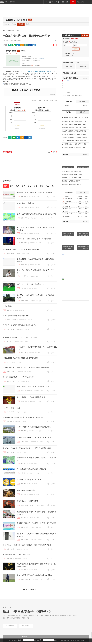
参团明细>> (17, 128)
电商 (22, 517)
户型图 (68, 95)
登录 (73, 2)
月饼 (22, 483)
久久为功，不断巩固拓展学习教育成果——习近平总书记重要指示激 (27, 448)
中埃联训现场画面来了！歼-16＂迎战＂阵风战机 (20, 337)
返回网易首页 (10, 626)
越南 (22, 463)
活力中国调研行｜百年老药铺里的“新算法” (32, 397)
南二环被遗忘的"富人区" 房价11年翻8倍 (83, 234)
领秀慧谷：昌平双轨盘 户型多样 (71, 181)
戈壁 (27, 527)
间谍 (25, 494)
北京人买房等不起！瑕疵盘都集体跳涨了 (68, 234)
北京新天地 (67, 216)
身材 (22, 196)
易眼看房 (65, 221)
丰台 (86, 206)
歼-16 (8, 341)
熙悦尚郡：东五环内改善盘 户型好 (71, 177)
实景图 (76, 95)
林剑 (22, 242)
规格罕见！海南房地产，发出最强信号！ (26, 90)
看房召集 (17, 104)
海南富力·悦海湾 (11, 51)
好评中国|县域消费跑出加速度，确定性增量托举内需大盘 (23, 417)
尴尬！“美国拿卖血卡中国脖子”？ (27, 611)
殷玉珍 (9, 253)
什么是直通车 (42, 128)
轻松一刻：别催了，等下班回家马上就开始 (32, 284)
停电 (22, 569)
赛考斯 (12, 253)
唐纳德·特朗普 (28, 390)
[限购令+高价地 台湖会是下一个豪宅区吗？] (83, 237)
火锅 (25, 288)
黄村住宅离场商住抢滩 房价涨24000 (68, 247)
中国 (13, 381)
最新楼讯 (21, 24)
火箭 (22, 473)
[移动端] (45, 2)
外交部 (25, 242)
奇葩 (25, 196)
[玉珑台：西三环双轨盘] (83, 158)
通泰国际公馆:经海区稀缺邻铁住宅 (71, 184)
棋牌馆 (22, 264)
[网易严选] (58, 2)
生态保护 (9, 381)
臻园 (66, 203)
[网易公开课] (51, 2)
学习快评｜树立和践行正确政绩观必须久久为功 (20, 325)
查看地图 (42, 58)
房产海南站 (52, 94)
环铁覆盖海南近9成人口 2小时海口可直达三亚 (75, 147)
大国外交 (9, 371)
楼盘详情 (24, 65)
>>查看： (64, 95)
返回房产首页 (26, 626)
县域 (8, 421)
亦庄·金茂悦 (68, 208)
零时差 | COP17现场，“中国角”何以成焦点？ (19, 377)
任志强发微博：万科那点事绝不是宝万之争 (74, 121)
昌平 (86, 211)
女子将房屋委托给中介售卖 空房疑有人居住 (74, 144)
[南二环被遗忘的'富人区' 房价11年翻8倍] (83, 224)
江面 (25, 352)
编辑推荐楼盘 (69, 192)
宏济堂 (22, 401)
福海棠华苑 (67, 206)
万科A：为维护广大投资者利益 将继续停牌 (74, 140)
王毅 (11, 558)
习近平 (9, 329)
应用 (6, 2)
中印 (8, 558)
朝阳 (86, 203)
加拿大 (22, 207)
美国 (26, 207)
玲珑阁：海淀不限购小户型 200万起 (72, 174)
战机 (11, 341)
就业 (8, 362)
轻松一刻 (31, 196)
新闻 (19, 196)
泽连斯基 (31, 505)
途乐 (22, 276)
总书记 (12, 329)
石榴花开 (23, 527)
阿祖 (25, 483)
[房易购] (9, 103)
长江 (22, 352)
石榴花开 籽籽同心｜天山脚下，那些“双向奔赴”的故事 (36, 523)
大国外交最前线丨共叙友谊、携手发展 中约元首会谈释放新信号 (26, 368)
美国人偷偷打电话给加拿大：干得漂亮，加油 (33, 386)
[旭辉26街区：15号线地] (68, 158)
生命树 (12, 549)
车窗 (25, 276)
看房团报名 (17, 108)
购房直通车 (42, 108)
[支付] (63, 2)
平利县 (26, 300)
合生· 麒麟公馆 (68, 198)
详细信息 (14, 24)
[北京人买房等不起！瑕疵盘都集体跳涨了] (68, 224)
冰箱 (25, 233)
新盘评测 (65, 154)
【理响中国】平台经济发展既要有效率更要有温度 (20, 358)
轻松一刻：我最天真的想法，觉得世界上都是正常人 (35, 192)
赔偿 (26, 264)
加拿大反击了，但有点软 (26, 203)
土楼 (11, 310)
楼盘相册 (42, 71)
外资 (22, 431)
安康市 (22, 300)
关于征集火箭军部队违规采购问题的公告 (31, 469)
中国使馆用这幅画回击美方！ (27, 490)
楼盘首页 (6, 24)
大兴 (86, 208)
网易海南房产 (13, 30)
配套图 (80, 95)
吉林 (25, 517)
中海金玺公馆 (68, 201)
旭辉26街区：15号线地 (68, 167)
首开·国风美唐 (68, 213)
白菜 (22, 288)
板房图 (72, 95)
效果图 (68, 92)
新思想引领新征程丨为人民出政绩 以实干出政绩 (34, 437)
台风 (26, 218)
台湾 (22, 233)
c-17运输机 (13, 319)
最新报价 (49, 71)
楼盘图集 (70, 78)
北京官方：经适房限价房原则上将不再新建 (74, 131)
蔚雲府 (66, 211)
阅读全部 (85, 78)
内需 (11, 421)
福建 (8, 310)
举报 (55, 40)
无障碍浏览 (12, 2)
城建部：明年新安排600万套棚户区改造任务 (74, 137)
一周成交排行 (82, 192)
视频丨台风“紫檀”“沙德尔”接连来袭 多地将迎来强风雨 (36, 214)
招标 (25, 473)
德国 (25, 569)
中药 (26, 401)
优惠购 (35, 71)
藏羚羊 (9, 549)
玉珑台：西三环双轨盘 (83, 167)
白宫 (30, 579)
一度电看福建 (8, 306)
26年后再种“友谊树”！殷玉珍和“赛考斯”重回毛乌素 (21, 249)
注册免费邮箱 (80, 2)
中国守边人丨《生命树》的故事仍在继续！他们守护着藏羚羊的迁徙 (27, 545)
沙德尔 (22, 218)
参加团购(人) (38, 65)
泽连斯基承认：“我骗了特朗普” (28, 501)
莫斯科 (9, 319)
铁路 (25, 463)
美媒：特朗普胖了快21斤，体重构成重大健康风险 (34, 575)
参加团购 (28, 24)
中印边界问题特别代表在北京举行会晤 (16, 554)
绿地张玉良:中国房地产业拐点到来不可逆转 (74, 128)
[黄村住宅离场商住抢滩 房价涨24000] (68, 237)
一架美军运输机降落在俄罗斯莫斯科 (16, 316)
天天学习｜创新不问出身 (12, 408)
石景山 (86, 201)
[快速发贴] (54, 45)
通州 (86, 198)
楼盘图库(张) (30, 65)
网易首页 (2, 2)
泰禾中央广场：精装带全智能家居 (71, 171)
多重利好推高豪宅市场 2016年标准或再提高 (74, 134)
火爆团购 (85, 35)
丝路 (27, 539)
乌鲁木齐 (23, 539)
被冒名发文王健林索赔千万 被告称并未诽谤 (74, 124)
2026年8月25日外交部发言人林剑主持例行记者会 (34, 239)
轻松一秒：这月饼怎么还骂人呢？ (29, 480)
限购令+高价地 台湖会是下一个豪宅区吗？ (83, 247)
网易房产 (19, 40)
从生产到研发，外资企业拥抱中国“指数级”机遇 (34, 427)
